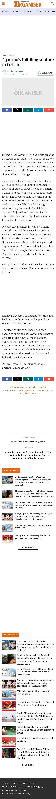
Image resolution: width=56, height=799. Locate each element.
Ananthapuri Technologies (22, 794)
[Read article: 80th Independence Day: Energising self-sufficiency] (7, 528)
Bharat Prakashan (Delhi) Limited (15, 791)
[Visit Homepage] (28, 4)
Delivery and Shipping (34, 787)
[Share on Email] (49, 110)
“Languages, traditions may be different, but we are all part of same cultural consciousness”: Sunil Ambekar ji (33, 517)
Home (5, 11)
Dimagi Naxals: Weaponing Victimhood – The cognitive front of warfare (33, 537)
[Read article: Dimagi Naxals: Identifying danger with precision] (9, 742)
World (27, 11)
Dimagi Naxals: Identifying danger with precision (35, 740)
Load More (28, 547)
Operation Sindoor (45, 11)
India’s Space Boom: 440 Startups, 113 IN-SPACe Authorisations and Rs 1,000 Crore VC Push (33, 505)
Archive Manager (15, 71)
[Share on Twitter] (17, 110)
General (11, 55)
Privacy (5, 783)
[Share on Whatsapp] (28, 110)
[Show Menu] (3, 4)
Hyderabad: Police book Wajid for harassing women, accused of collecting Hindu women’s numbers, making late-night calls (33, 481)
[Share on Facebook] (7, 110)
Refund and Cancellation (11, 787)
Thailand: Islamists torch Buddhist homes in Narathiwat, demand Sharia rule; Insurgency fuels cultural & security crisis (34, 494)
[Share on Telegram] (38, 110)
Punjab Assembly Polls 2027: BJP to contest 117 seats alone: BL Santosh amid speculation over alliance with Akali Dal (33, 754)
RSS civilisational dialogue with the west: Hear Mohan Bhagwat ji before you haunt (35, 730)
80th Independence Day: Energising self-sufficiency (33, 527)
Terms (14, 783)
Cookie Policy (27, 783)
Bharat (16, 11)
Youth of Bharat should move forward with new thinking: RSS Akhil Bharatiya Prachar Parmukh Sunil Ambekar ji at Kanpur (35, 718)
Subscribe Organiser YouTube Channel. (28, 387)
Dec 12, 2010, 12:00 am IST (16, 74)
